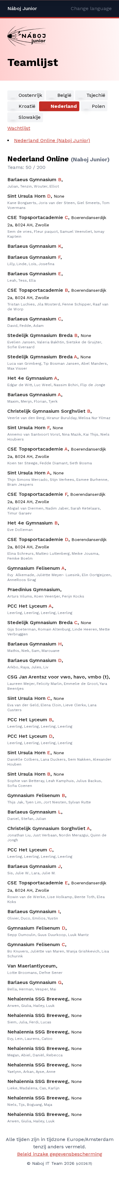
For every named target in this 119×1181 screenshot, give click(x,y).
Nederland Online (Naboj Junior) (52, 140)
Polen (98, 106)
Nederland (64, 106)
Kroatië (27, 106)
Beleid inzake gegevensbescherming (59, 1154)
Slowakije (30, 117)
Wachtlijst (18, 128)
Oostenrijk (30, 95)
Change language (91, 8)
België (64, 95)
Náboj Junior (22, 8)
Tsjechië (95, 95)
